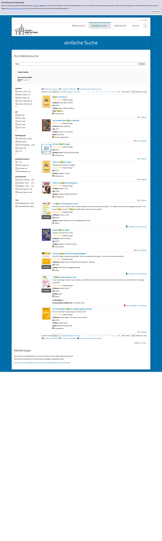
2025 (19, 118)
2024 (19, 121)
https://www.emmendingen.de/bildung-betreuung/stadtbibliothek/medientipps (42, 363)
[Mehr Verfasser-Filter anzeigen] (16, 107)
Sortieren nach (46, 92)
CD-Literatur (22, 165)
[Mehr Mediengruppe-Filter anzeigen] (16, 154)
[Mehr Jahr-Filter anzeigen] (16, 130)
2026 (19, 115)
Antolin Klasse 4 (23, 192)
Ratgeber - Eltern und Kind (24, 183)
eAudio (20, 148)
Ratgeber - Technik (24, 186)
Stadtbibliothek (23, 203)
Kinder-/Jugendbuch (24, 145)
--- (18, 162)
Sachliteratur (22, 138)
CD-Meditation (23, 171)
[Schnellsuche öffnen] (145, 26)
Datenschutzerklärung (17, 8)
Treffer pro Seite (141, 92)
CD (19, 151)
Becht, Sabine (22, 95)
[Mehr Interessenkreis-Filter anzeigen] (16, 195)
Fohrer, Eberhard (24, 101)
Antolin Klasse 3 (23, 189)
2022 (19, 127)
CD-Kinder (21, 168)
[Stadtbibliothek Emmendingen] (26, 29)
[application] (100, 25)
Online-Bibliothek (24, 206)
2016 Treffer (125, 92)
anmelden (144, 20)
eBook (20, 142)
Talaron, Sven (22, 91)
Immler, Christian (24, 104)
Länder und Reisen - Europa (24, 180)
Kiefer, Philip (22, 98)
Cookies (36, 5)
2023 (19, 124)
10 (113, 92)
